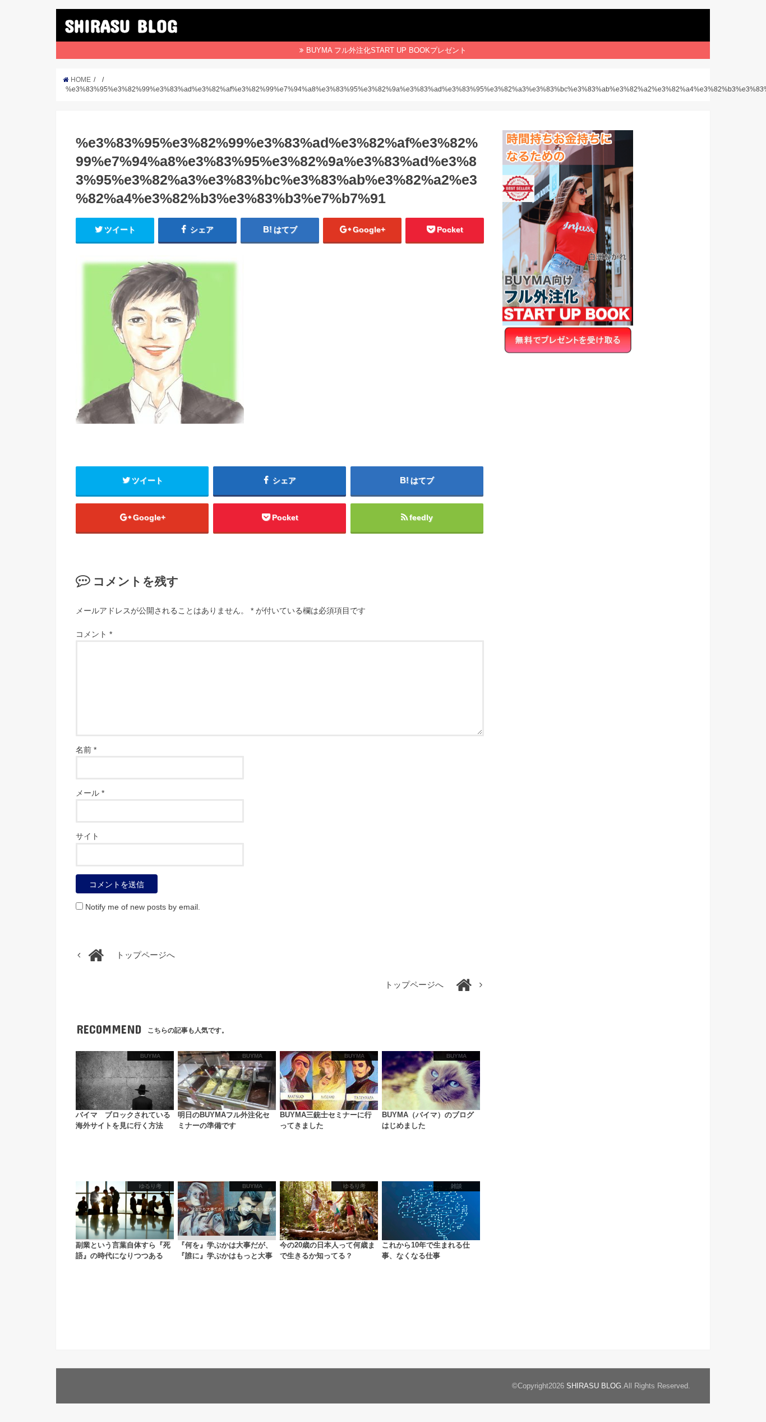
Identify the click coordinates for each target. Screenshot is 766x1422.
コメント (94, 634)
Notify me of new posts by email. (142, 906)
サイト (87, 836)
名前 (86, 749)
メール (90, 792)
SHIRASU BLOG (121, 25)
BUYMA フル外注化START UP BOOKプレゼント (386, 50)
